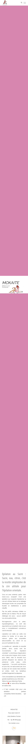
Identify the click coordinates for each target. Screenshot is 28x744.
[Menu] (24, 3)
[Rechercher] (21, 3)
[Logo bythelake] (11, 3)
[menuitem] (21, 3)
